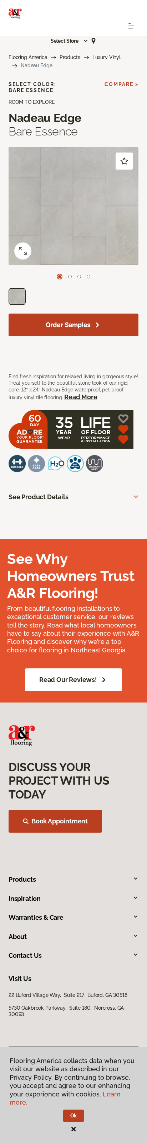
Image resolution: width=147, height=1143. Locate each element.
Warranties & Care (36, 917)
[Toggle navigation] (131, 26)
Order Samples (68, 325)
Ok (73, 1115)
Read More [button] (80, 397)
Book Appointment (59, 821)
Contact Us (25, 955)
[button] (69, 41)
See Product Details (39, 497)
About (18, 936)
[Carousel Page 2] (70, 276)
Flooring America (28, 57)
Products (70, 57)
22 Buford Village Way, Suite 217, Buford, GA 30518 (68, 995)
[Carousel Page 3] (79, 276)
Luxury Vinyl (106, 57)
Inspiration (25, 898)
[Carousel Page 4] (88, 276)
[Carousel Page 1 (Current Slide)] (59, 276)
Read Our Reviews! (68, 679)
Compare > (121, 84)
